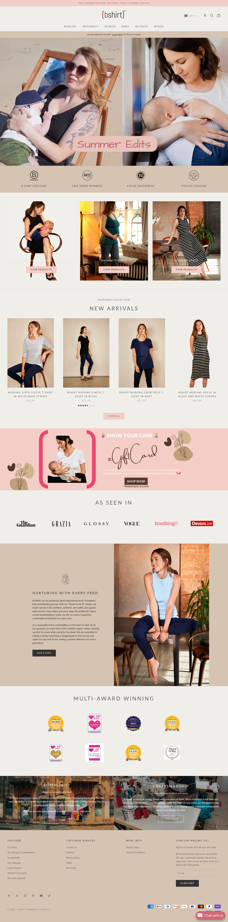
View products (41, 269)
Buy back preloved (16, 878)
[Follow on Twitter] (17, 895)
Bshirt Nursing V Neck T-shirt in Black (86, 394)
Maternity (90, 26)
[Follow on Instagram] (25, 895)
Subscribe (187, 883)
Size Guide (71, 868)
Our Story (44, 653)
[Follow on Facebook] (9, 895)
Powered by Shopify (38, 910)
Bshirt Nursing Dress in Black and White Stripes (197, 394)
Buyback (141, 26)
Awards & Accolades (17, 873)
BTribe (159, 26)
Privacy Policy (132, 847)
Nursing (70, 26)
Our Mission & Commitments (21, 852)
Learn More (57, 820)
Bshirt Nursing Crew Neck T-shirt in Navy (141, 394)
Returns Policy (73, 857)
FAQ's (69, 863)
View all (114, 416)
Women (110, 26)
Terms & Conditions (135, 852)
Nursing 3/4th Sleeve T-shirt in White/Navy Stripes (30, 394)
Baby (125, 26)
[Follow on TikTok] (49, 895)
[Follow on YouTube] (41, 895)
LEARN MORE (171, 819)
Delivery (70, 852)
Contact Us (71, 847)
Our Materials (13, 863)
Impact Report (14, 868)
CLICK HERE (117, 34)
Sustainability (13, 857)
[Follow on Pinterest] (33, 895)
